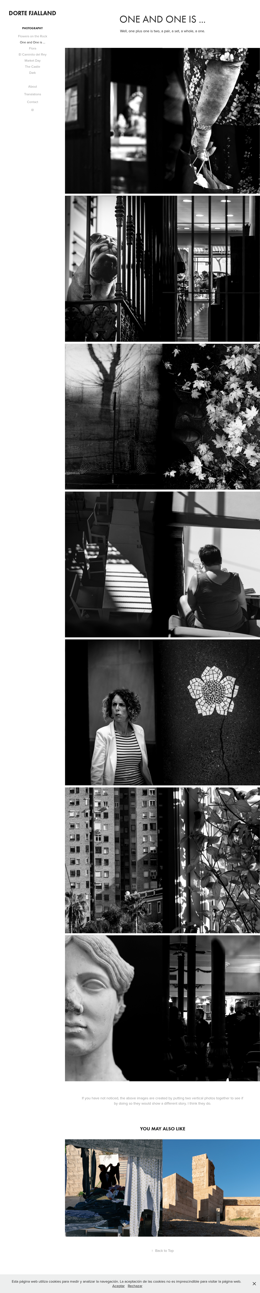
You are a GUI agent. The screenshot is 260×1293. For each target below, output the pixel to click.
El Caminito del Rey (33, 54)
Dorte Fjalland (32, 13)
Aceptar (118, 1285)
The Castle (32, 66)
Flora (32, 48)
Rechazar (135, 1285)
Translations (32, 94)
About (32, 86)
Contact (32, 102)
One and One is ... (32, 42)
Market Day (33, 60)
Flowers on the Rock (32, 36)
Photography (32, 28)
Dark (32, 72)
